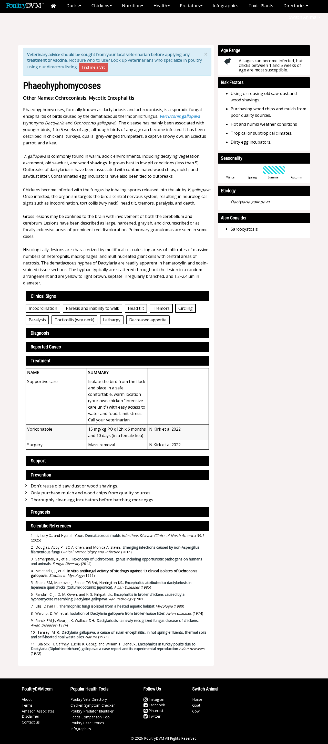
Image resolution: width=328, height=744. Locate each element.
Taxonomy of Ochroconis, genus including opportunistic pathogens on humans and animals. (116, 561)
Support (38, 461)
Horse (197, 699)
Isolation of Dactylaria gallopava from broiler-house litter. (117, 613)
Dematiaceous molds (103, 535)
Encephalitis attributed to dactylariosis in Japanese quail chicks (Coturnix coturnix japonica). (111, 585)
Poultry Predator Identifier (92, 711)
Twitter (154, 716)
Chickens (100, 5)
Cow (196, 711)
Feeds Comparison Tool (90, 717)
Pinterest (155, 710)
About (27, 699)
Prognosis (40, 512)
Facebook (156, 705)
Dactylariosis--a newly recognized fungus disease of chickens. (148, 620)
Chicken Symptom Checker (92, 705)
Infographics (225, 5)
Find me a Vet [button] (93, 67)
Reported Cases (46, 347)
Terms (27, 705)
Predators (190, 5)
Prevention (41, 475)
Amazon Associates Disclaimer (38, 714)
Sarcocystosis (244, 229)
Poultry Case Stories (87, 722)
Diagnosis (40, 333)
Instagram (157, 699)
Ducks (72, 5)
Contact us (31, 722)
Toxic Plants (261, 5)
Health (160, 5)
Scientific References (51, 526)
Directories (294, 5)
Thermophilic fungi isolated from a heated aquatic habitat (107, 606)
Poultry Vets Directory (88, 699)
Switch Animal (303, 17)
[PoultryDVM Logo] (25, 5)
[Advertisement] (107, 29)
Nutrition (131, 5)
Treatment (40, 361)
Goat (196, 705)
